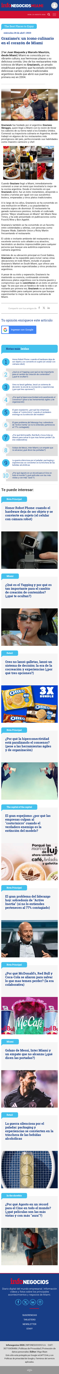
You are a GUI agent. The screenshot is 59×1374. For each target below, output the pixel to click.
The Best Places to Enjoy (19, 26)
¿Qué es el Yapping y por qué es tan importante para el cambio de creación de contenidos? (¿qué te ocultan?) (33, 374)
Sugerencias (29, 1315)
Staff (29, 1328)
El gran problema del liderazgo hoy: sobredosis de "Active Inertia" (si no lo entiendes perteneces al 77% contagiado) (33, 424)
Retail (10, 653)
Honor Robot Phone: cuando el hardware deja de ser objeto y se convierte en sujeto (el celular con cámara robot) (33, 361)
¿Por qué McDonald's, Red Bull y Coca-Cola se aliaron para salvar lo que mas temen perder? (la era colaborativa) (33, 437)
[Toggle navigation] (54, 14)
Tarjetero (30, 1319)
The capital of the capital (19, 806)
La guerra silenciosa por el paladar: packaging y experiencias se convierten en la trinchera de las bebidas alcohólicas (33, 462)
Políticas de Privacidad (30, 1348)
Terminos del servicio (45, 1358)
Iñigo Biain (42, 1351)
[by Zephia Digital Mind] (29, 1370)
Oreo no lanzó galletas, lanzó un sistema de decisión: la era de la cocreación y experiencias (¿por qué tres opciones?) (33, 386)
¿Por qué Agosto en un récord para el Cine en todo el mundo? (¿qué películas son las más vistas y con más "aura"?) (32, 475)
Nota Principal (14, 499)
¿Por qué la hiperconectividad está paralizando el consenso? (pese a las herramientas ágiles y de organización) (33, 399)
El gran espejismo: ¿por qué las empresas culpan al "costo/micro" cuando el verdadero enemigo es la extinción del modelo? (31, 412)
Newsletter (29, 1324)
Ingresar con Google (21, 329)
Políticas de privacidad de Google (19, 1358)
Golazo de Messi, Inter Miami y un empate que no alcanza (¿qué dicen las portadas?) (32, 449)
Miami (10, 576)
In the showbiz (14, 1195)
